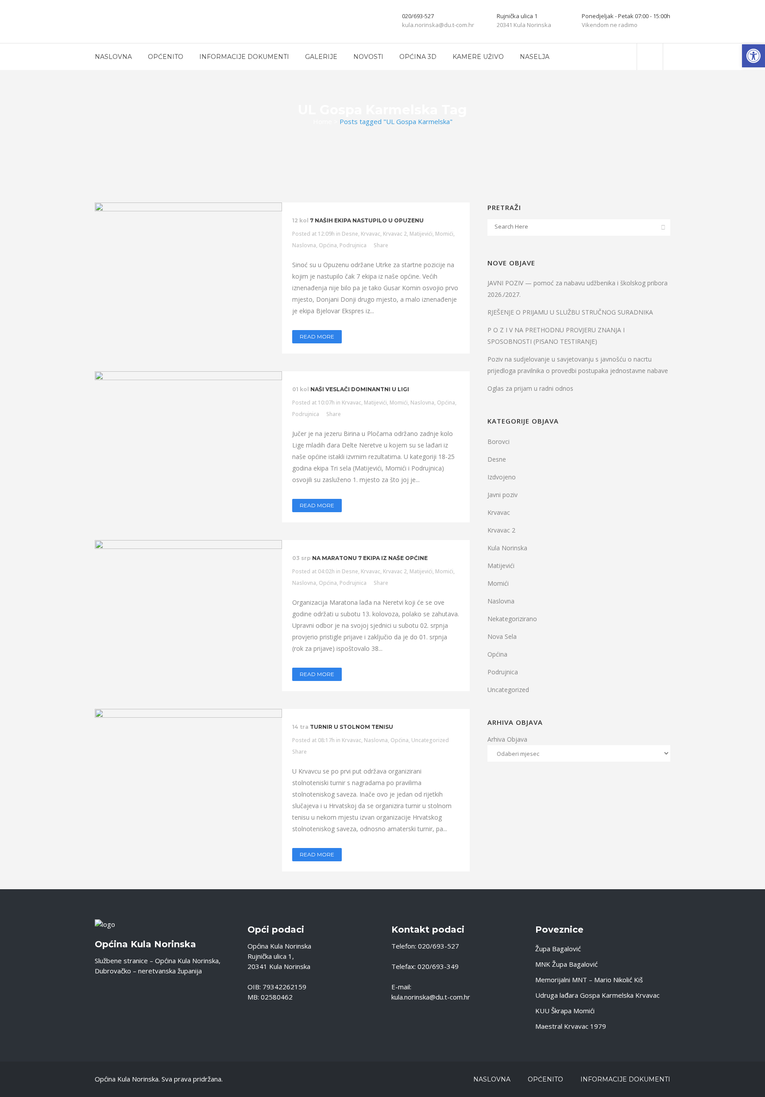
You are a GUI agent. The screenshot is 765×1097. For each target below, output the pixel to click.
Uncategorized (430, 740)
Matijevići (421, 233)
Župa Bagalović (558, 948)
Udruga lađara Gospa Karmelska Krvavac (597, 995)
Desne (350, 233)
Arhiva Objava (507, 739)
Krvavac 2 (395, 233)
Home (322, 121)
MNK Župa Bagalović (566, 964)
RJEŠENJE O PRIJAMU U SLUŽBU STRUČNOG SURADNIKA (570, 312)
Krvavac (370, 233)
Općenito (545, 1079)
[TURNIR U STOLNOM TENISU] (188, 771)
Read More (317, 336)
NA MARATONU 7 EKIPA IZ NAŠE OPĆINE (370, 558)
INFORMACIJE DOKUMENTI (625, 1079)
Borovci (498, 441)
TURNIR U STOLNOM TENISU (351, 727)
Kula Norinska (507, 548)
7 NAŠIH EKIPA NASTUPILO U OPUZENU (367, 220)
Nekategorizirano (512, 619)
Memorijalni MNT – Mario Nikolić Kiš (589, 979)
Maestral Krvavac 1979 (570, 1026)
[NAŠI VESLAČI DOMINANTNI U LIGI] (188, 441)
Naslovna (304, 245)
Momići (444, 233)
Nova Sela (502, 636)
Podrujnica (353, 245)
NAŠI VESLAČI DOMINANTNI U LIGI (359, 389)
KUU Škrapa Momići (565, 1010)
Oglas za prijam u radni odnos (530, 388)
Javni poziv (502, 494)
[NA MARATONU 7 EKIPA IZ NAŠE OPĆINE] (188, 610)
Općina (328, 245)
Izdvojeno (501, 477)
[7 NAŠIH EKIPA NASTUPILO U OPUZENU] (188, 272)
